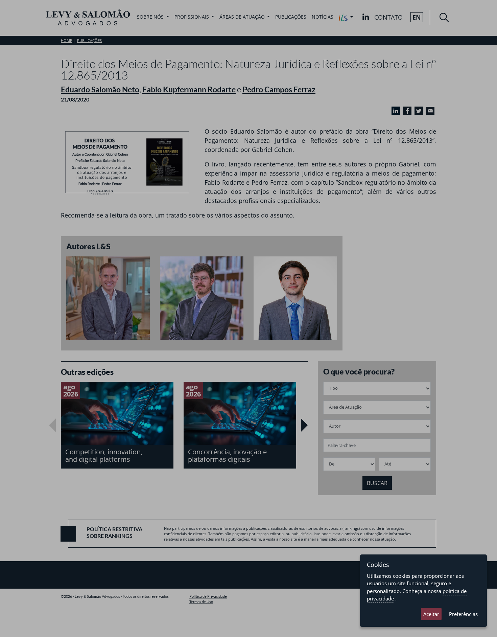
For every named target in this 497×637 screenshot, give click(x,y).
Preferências (463, 614)
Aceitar (431, 614)
